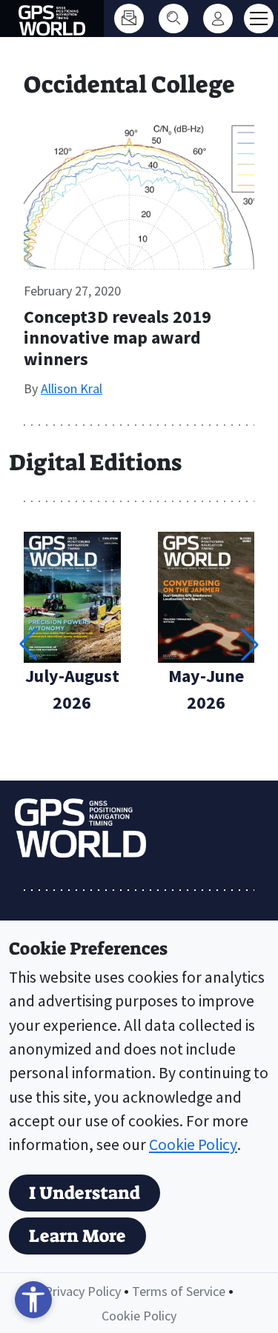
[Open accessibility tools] (33, 1299)
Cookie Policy (193, 1145)
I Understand (84, 1193)
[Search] (173, 18)
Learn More (77, 1236)
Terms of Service (178, 1291)
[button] (250, 644)
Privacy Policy (82, 1291)
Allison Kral (71, 388)
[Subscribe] (129, 18)
